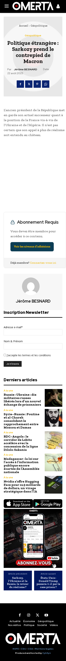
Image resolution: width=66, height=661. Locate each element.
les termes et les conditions (34, 355)
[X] (28, 84)
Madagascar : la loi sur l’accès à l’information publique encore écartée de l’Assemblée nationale (21, 465)
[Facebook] (20, 84)
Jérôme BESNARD (25, 69)
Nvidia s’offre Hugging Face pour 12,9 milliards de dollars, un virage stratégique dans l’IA (22, 486)
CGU (23, 648)
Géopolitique (39, 25)
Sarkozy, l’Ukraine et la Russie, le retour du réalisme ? (17, 582)
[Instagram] (28, 615)
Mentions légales (44, 648)
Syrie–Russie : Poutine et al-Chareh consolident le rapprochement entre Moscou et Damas (21, 420)
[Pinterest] (37, 84)
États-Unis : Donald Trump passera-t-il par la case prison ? (48, 582)
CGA (30, 648)
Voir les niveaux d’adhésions (32, 246)
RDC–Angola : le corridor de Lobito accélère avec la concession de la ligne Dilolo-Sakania (21, 443)
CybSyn (46, 653)
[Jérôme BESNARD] (33, 286)
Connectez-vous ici (43, 262)
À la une (8, 390)
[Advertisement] (33, 175)
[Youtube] (46, 615)
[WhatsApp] (45, 84)
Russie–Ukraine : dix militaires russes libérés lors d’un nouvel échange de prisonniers (22, 400)
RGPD (16, 648)
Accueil (23, 25)
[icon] (58, 6)
